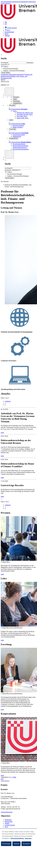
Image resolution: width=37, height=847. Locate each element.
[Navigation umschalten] (1, 54)
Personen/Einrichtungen (10, 68)
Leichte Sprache (10, 825)
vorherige (8, 401)
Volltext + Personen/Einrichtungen (14, 70)
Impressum (8, 820)
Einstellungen (6, 844)
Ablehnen (16, 844)
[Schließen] (9, 122)
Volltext (5, 67)
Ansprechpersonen (6, 812)
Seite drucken (5, 781)
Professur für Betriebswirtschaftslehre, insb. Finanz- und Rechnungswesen (16, 76)
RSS (2, 779)
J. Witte (14, 777)
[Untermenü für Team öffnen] (17, 111)
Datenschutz (8, 821)
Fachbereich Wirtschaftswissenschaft (12, 74)
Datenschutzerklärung (17, 838)
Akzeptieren (26, 844)
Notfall (7, 823)
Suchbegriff (4, 63)
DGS (6, 827)
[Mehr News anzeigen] (1, 498)
